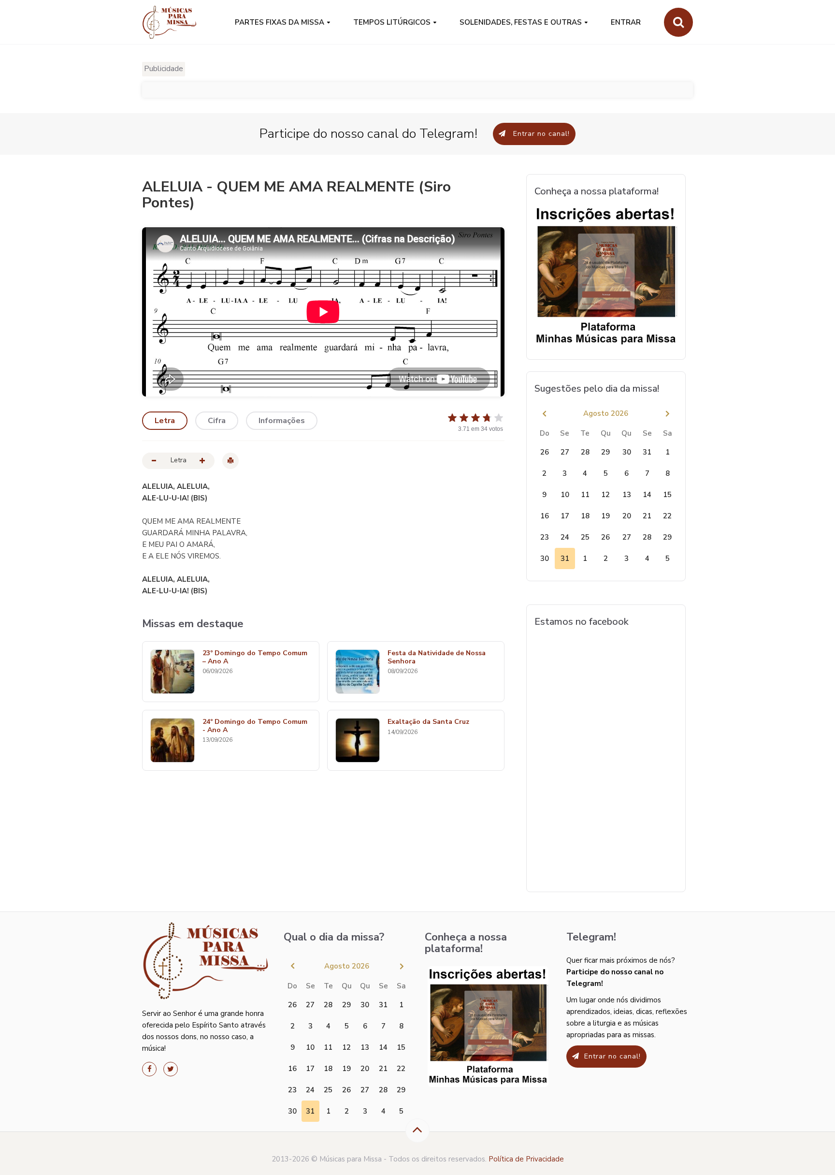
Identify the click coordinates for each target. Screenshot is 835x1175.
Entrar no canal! (540, 133)
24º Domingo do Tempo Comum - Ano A (254, 726)
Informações (282, 420)
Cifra (217, 420)
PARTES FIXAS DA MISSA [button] (279, 22)
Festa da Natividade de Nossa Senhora (437, 657)
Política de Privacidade (526, 1159)
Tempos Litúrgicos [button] (392, 22)
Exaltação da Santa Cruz (428, 722)
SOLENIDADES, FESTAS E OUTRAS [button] (521, 22)
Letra (165, 420)
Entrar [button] (626, 22)
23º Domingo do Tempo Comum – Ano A (254, 657)
